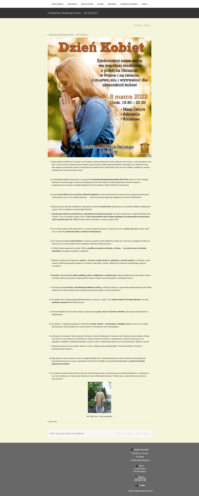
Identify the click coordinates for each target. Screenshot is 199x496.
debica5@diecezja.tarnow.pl (141, 491)
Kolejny (147, 25)
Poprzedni (138, 25)
